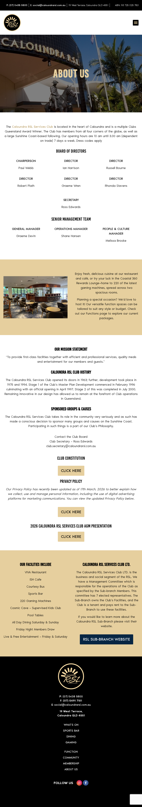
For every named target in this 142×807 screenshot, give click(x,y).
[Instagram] (79, 783)
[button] (136, 23)
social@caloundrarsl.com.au (72, 704)
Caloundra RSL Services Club (32, 127)
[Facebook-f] (85, 783)
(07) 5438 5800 (73, 696)
